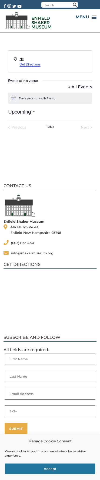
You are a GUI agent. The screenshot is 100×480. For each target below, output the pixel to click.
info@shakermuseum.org (32, 253)
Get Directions (30, 64)
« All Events (80, 86)
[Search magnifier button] (75, 4)
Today (50, 126)
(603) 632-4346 (23, 243)
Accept (50, 469)
